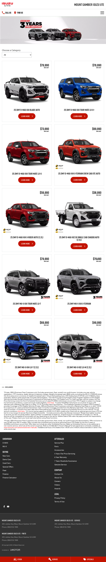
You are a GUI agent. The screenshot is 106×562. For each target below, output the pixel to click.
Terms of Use (59, 502)
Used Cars (7, 463)
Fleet (4, 470)
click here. (21, 411)
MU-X (5, 446)
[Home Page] (7, 4)
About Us (58, 478)
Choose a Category (11, 50)
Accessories (59, 450)
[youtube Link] (8, 506)
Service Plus (59, 443)
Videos (57, 485)
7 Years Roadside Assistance (65, 461)
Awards (57, 489)
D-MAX (5, 443)
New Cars (6, 456)
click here (50, 403)
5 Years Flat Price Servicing (64, 454)
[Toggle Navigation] (102, 12)
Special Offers (8, 467)
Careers (57, 481)
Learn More (25, 116)
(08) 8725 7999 (12, 527)
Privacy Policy (59, 498)
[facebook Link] (4, 506)
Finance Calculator (10, 478)
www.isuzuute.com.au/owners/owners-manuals (20, 427)
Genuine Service (60, 465)
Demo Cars (7, 459)
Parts (56, 446)
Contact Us (58, 474)
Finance (5, 474)
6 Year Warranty (60, 457)
